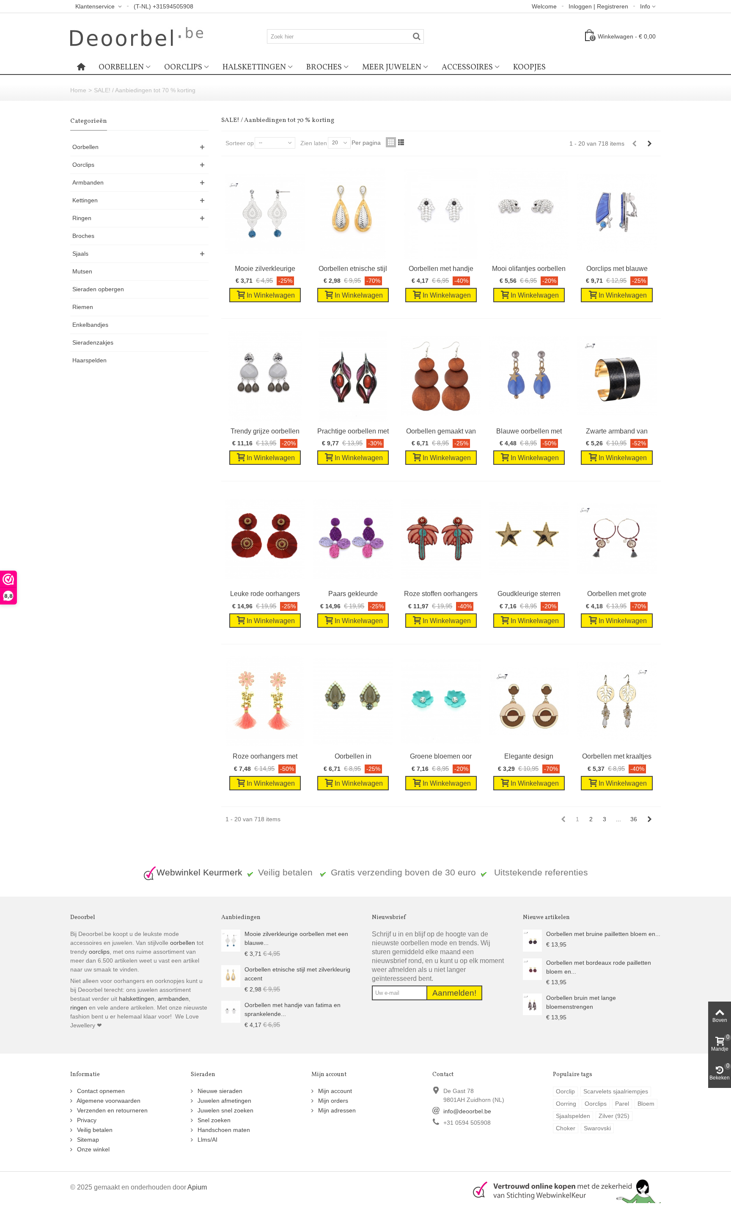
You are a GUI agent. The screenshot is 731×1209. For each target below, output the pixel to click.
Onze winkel (92, 1149)
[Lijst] (401, 142)
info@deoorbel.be (467, 1111)
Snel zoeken (213, 1120)
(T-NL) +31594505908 (163, 6)
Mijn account (334, 1091)
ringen (78, 1007)
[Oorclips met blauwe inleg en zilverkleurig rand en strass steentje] (617, 213)
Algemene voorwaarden (107, 1100)
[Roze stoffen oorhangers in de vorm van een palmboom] (441, 538)
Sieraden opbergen (98, 289)
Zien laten (313, 143)
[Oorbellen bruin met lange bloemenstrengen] (532, 1003)
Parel (622, 1103)
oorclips (99, 951)
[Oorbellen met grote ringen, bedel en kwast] (617, 538)
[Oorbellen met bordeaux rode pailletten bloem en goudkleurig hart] (532, 968)
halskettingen (136, 998)
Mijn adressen (336, 1110)
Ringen (81, 218)
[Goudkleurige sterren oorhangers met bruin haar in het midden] (529, 538)
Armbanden (88, 182)
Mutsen (82, 271)
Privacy (85, 1120)
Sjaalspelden (573, 1115)
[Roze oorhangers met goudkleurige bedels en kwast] (265, 701)
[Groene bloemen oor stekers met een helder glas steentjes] (441, 701)
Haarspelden (89, 360)
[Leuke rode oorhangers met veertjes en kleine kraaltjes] (265, 538)
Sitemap (87, 1139)
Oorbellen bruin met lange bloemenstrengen (581, 1002)
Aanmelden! (454, 992)
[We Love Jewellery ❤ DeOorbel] (136, 36)
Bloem (646, 1103)
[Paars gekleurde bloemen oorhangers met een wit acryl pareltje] (353, 538)
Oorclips (183, 67)
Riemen (82, 307)
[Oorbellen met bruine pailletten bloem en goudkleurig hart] (532, 940)
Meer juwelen (391, 67)
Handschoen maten (223, 1129)
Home (78, 90)
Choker (565, 1128)
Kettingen (85, 200)
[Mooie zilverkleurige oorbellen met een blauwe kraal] (265, 213)
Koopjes (529, 67)
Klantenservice (95, 6)
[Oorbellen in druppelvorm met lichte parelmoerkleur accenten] (353, 701)
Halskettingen (254, 67)
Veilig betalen (94, 1129)
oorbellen (181, 942)
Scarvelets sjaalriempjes (615, 1091)
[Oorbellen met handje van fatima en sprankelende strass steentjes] (441, 213)
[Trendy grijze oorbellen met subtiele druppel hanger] (265, 376)
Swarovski (597, 1128)
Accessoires (467, 67)
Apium (197, 1187)
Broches (324, 67)
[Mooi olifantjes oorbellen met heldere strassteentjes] (529, 213)
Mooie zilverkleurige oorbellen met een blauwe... (296, 938)
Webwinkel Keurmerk (199, 872)
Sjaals (80, 253)
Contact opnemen (100, 1091)
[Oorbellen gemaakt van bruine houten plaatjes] (441, 376)
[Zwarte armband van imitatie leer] (617, 376)
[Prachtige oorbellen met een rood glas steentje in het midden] (353, 376)
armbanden (173, 998)
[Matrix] (391, 142)
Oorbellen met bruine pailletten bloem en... (603, 933)
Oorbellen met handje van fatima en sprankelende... (293, 1009)
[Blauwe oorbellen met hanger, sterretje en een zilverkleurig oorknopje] (529, 376)
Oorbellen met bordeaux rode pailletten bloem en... (598, 967)
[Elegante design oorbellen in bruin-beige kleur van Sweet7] (529, 701)
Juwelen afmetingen (223, 1100)
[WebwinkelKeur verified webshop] (562, 1190)
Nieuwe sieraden (219, 1091)
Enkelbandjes (90, 324)
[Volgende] (649, 143)
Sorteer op (239, 143)
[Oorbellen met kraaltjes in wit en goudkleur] (617, 701)
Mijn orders (332, 1100)
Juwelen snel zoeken (224, 1110)
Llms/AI (206, 1139)
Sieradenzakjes (92, 342)
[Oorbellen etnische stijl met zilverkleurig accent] (353, 213)
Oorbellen (121, 67)
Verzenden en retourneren (111, 1110)
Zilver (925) (614, 1115)
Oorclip (565, 1091)
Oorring (566, 1103)
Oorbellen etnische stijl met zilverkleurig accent (297, 974)
